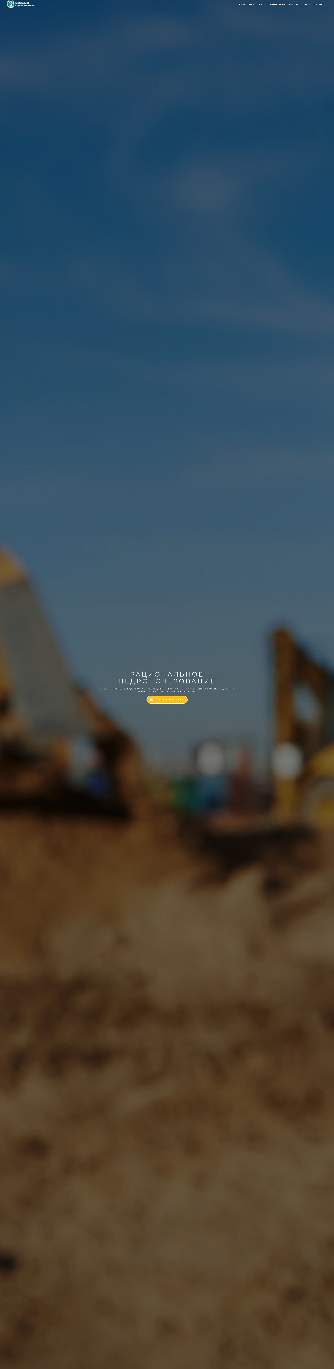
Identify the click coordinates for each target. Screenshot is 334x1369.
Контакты (319, 4)
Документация (277, 4)
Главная (241, 4)
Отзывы (306, 4)
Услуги (262, 4)
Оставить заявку (169, 699)
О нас (252, 4)
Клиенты (293, 4)
